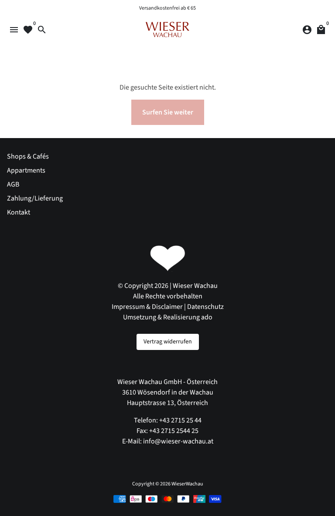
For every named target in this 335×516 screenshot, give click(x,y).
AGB (13, 184)
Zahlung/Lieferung (35, 198)
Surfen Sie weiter (167, 112)
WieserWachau (187, 484)
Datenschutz (205, 307)
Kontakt (18, 212)
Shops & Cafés (28, 156)
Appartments (26, 170)
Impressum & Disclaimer (147, 307)
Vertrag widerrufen (168, 341)
